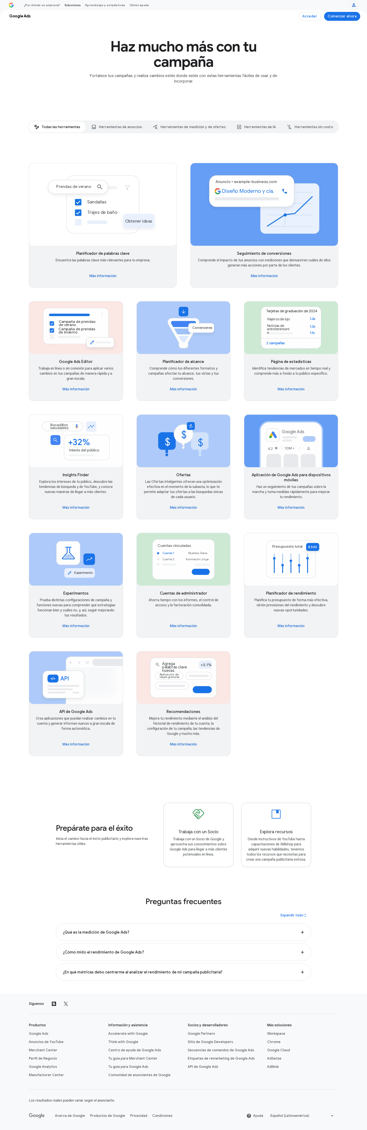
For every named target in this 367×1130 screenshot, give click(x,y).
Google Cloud (278, 1050)
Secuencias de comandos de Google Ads (221, 1050)
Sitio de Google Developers (210, 1042)
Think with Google (123, 1042)
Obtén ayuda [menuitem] (139, 5)
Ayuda (258, 1116)
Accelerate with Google (128, 1034)
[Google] (37, 1115)
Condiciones (162, 1116)
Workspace (276, 1034)
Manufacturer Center (46, 1075)
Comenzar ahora (342, 16)
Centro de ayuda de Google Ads (134, 1050)
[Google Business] (11, 5)
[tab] (57, 126)
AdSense (274, 1058)
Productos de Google (107, 1116)
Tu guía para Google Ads (128, 1067)
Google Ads (38, 1034)
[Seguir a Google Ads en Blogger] (54, 1004)
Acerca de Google (70, 1116)
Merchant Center (43, 1050)
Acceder (309, 16)
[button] (183, 932)
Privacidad (138, 1116)
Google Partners (201, 1034)
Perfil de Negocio (43, 1058)
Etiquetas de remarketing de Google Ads (221, 1058)
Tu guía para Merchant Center (132, 1058)
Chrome (274, 1042)
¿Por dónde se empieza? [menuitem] (42, 5)
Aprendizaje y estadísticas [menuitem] (105, 5)
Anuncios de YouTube (46, 1042)
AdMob (273, 1067)
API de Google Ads (203, 1067)
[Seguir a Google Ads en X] (66, 1004)
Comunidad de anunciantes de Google (139, 1075)
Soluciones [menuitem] (73, 5)
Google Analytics (43, 1067)
